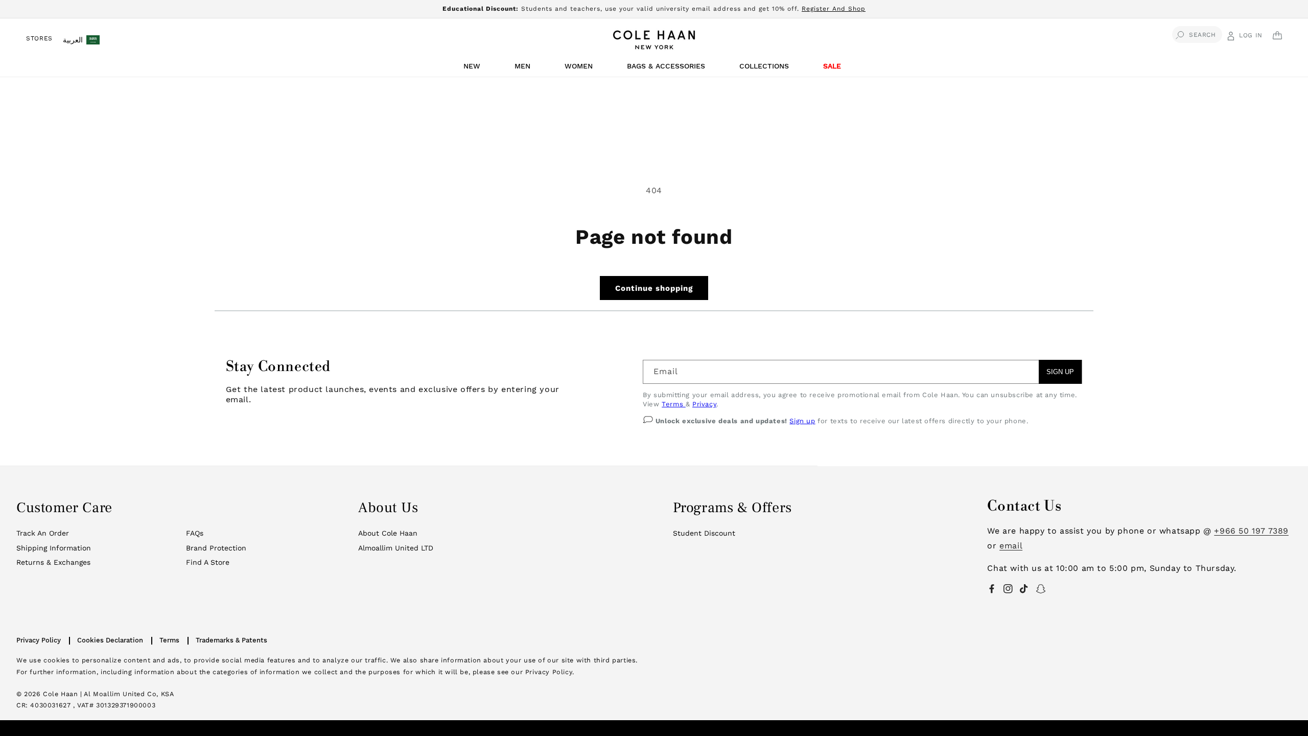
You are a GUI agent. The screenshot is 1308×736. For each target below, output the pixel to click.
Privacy (704, 404)
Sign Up (1060, 372)
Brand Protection (216, 548)
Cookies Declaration (110, 640)
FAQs (194, 533)
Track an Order (42, 533)
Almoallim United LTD (395, 548)
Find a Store (207, 562)
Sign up (802, 421)
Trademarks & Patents (231, 640)
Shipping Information (53, 548)
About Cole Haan (387, 533)
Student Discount (704, 533)
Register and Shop (834, 8)
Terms (674, 404)
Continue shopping (654, 288)
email (1010, 545)
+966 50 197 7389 (1251, 531)
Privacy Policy (38, 640)
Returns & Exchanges (53, 562)
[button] (473, 69)
